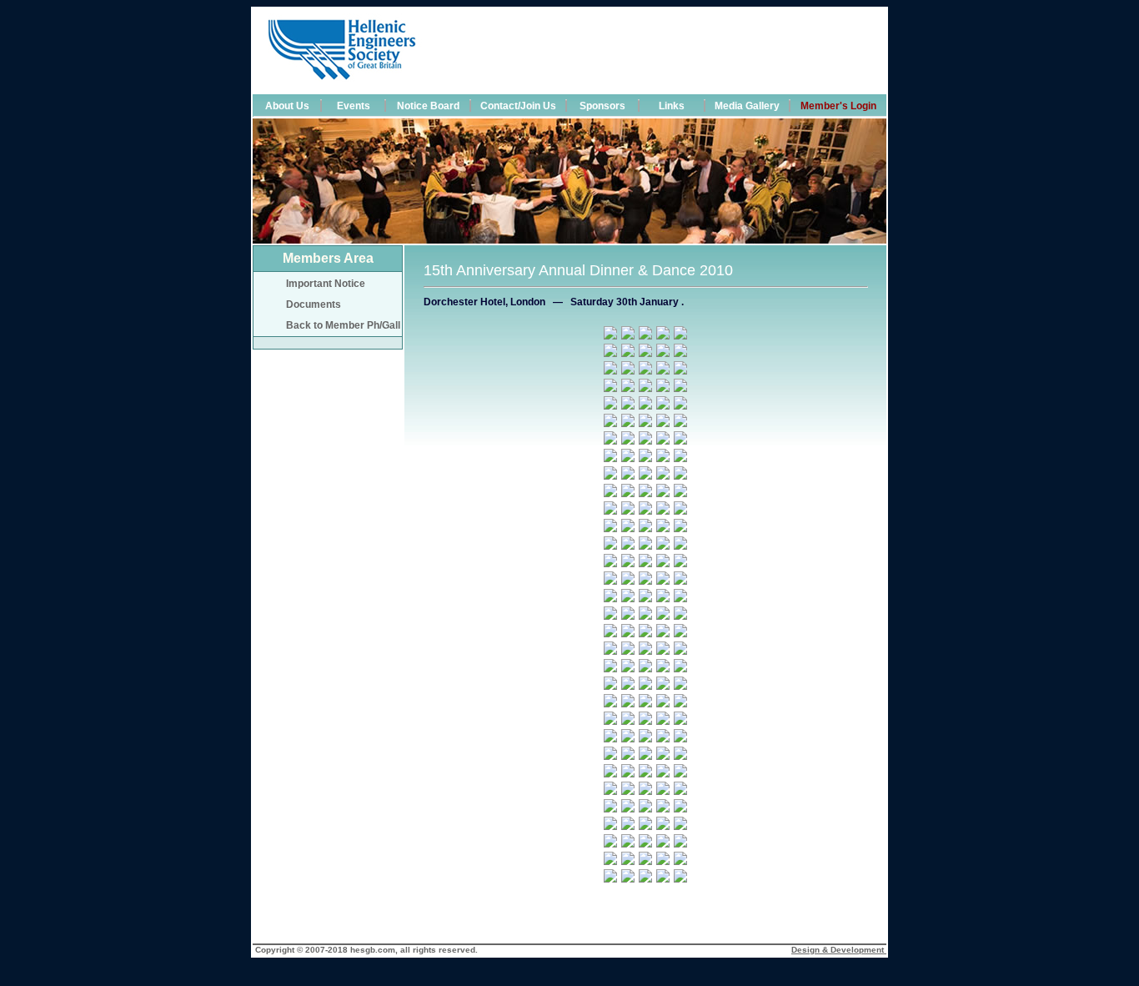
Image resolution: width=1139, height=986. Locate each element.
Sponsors (602, 106)
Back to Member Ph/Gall (333, 325)
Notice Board (428, 106)
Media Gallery (747, 106)
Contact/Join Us (518, 106)
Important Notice (315, 283)
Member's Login (838, 106)
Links (672, 106)
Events (353, 106)
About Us (287, 106)
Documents (303, 304)
